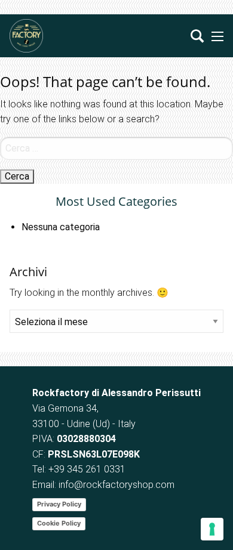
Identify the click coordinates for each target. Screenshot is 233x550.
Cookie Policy (59, 523)
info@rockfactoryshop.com (116, 484)
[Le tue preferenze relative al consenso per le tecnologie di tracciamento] (212, 529)
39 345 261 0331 (89, 469)
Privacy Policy (59, 504)
